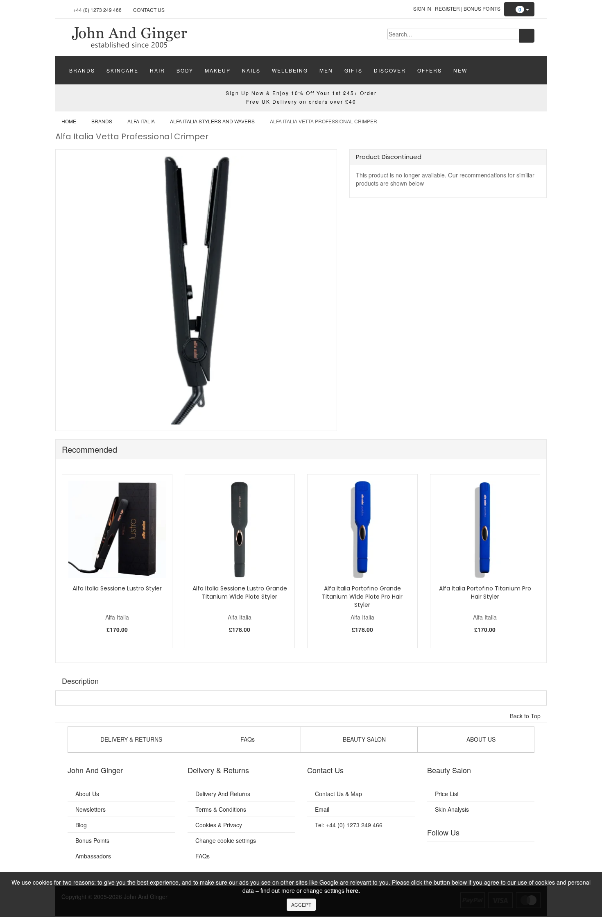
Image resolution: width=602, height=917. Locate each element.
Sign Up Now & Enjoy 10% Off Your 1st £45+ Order (301, 92)
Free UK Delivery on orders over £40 (301, 101)
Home (68, 121)
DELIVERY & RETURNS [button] (130, 739)
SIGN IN (422, 8)
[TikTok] (522, 852)
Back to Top (526, 716)
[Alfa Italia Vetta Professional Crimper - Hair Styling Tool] (129, 36)
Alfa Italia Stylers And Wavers (212, 121)
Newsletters (90, 809)
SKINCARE (122, 70)
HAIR (157, 70)
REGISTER (447, 8)
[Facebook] (439, 852)
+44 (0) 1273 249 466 (97, 9)
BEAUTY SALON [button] (363, 739)
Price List (447, 794)
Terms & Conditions (220, 809)
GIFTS (353, 70)
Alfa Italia (141, 121)
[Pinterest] (505, 852)
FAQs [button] (247, 739)
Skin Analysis (452, 809)
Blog (81, 825)
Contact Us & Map (338, 794)
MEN (326, 70)
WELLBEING (290, 70)
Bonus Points (482, 8)
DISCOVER (390, 70)
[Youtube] (455, 852)
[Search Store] (526, 36)
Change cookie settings (225, 840)
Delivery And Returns (222, 794)
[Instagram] (488, 852)
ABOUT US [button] (480, 739)
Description (80, 680)
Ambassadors (93, 856)
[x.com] (472, 852)
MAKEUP (218, 70)
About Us (87, 794)
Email (322, 809)
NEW (460, 70)
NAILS (251, 70)
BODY (185, 70)
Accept (301, 904)
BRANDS (82, 70)
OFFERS (429, 70)
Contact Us (149, 9)
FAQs (202, 856)
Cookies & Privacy (218, 825)
